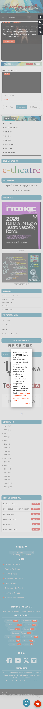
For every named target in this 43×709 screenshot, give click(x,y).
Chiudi (27, 404)
